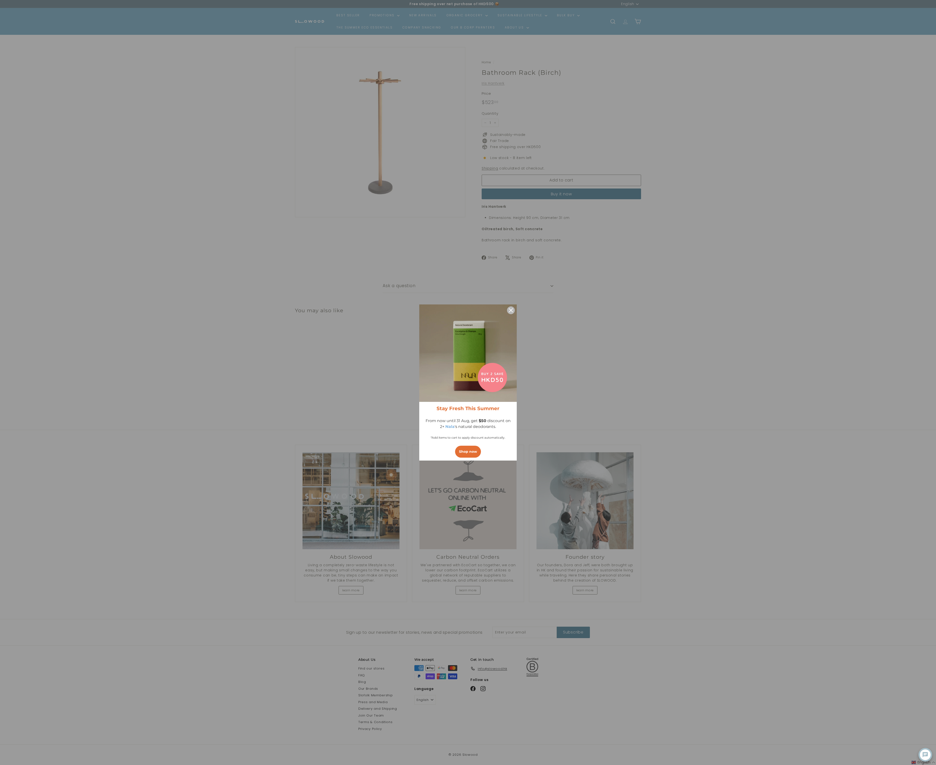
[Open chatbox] (925, 755)
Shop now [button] (468, 451)
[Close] (511, 310)
